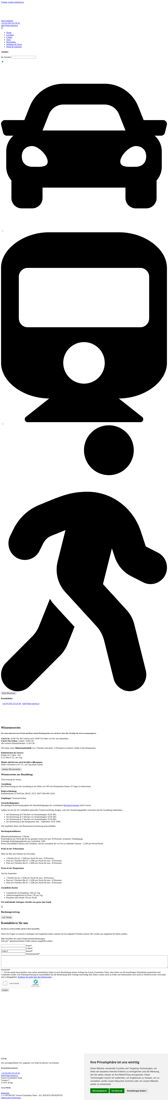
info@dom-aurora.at (30, 703)
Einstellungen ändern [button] (136, 1091)
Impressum (16, 1098)
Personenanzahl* (33, 954)
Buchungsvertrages (71, 805)
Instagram (5, 1093)
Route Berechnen (8, 693)
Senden (5, 990)
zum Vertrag (6, 917)
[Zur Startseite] (2, 28)
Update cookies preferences (12, 2)
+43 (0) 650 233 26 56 (11, 703)
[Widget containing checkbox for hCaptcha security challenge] (21, 983)
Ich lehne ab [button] (117, 1091)
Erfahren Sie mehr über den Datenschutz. (35, 977)
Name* (29, 945)
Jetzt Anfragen (7, 21)
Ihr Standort (6, 57)
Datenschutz (6, 1098)
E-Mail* (29, 948)
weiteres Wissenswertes (11, 769)
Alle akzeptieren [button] (99, 1091)
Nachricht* (5, 970)
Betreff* (29, 951)
